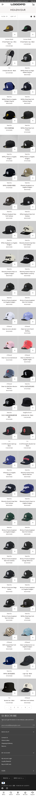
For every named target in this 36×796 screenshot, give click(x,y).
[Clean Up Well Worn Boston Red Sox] (9, 373)
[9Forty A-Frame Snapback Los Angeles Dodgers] (9, 287)
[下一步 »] (29, 707)
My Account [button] (6, 753)
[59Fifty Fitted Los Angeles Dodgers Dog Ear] (9, 86)
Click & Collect (5, 740)
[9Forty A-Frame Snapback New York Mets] (9, 603)
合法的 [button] (3, 771)
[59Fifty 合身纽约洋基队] (9, 172)
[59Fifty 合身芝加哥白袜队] (27, 373)
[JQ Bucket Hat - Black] (27, 402)
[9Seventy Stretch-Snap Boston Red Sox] (27, 459)
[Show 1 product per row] (31, 16)
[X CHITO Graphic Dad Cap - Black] (9, 431)
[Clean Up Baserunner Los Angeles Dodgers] (27, 632)
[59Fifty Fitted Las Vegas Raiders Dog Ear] (27, 57)
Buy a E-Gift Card (6, 764)
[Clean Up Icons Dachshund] (9, 344)
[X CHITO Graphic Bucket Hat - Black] (27, 431)
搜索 (14, 785)
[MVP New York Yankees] (27, 687)
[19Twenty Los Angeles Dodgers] (9, 459)
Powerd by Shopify (22, 785)
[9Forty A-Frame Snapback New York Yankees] (27, 287)
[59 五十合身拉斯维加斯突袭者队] (9, 402)
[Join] (32, 725)
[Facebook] (2, 788)
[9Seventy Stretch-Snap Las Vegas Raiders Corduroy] (27, 258)
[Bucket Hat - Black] (9, 687)
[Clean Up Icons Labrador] (9, 316)
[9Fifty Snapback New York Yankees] (27, 201)
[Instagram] (7, 788)
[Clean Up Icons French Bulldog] (27, 316)
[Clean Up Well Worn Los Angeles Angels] (27, 344)
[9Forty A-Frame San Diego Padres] (9, 574)
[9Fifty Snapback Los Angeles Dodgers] (9, 230)
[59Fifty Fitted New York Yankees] (27, 115)
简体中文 (5, 778)
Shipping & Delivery (7, 743)
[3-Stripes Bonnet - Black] (9, 57)
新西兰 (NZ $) (18, 778)
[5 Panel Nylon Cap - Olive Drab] (9, 29)
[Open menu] (4, 4)
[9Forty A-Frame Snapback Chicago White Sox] (27, 546)
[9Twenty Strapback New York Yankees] (9, 201)
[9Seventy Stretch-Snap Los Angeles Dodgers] (9, 258)
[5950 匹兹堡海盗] (9, 115)
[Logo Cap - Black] (27, 660)
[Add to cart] (14, 34)
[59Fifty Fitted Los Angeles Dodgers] (9, 144)
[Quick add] (14, 63)
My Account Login (7, 758)
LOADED (5, 785)
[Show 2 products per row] (34, 16)
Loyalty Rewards (6, 761)
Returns (4, 746)
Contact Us (5, 737)
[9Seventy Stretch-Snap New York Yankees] (27, 230)
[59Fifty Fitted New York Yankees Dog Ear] (27, 86)
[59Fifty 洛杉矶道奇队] (9, 660)
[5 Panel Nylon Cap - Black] (27, 29)
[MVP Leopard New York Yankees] (9, 632)
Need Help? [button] (5, 732)
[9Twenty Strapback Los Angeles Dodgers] (27, 172)
